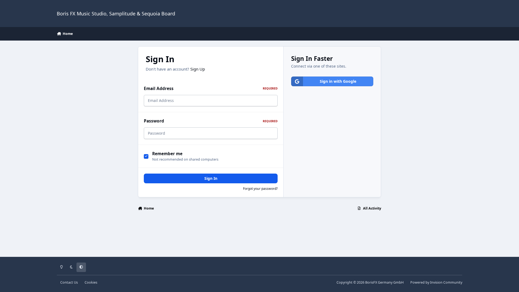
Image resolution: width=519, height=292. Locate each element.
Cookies (91, 282)
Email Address (211, 88)
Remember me (167, 154)
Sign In (210, 178)
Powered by (436, 282)
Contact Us (69, 282)
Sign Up (197, 69)
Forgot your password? (260, 188)
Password (211, 121)
